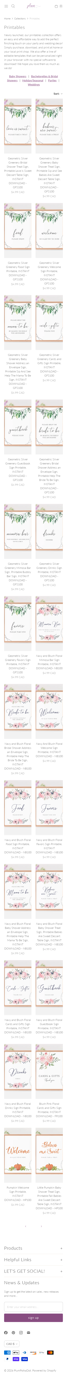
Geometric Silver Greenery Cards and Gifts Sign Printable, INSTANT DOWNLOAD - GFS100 (49, 365)
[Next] (41, 1226)
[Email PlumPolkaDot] (30, 1332)
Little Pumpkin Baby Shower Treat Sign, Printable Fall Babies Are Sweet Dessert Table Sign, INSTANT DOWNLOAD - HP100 (49, 1198)
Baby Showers (17, 76)
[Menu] (6, 6)
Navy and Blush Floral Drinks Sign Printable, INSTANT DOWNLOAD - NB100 (17, 1110)
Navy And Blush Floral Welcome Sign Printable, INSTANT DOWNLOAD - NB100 (49, 750)
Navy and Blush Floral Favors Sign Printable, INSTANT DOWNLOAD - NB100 (49, 846)
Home (7, 18)
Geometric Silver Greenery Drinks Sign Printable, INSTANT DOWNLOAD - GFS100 (49, 572)
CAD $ (10, 1343)
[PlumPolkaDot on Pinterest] (15, 1332)
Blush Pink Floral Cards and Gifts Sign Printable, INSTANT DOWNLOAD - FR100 (49, 1110)
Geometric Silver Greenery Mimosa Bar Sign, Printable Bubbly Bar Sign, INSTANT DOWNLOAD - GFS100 (18, 574)
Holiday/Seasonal (32, 80)
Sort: (55, 93)
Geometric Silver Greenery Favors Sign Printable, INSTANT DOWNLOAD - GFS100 (18, 664)
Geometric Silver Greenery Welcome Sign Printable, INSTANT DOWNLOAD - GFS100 (49, 273)
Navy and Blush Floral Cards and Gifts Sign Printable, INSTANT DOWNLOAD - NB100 (17, 1026)
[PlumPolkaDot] (33, 6)
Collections (20, 18)
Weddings (34, 84)
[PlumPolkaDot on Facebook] (8, 1332)
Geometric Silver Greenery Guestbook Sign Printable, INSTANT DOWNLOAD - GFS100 (17, 469)
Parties (52, 80)
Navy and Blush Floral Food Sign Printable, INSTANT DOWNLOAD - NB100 (17, 846)
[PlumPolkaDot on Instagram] (23, 1332)
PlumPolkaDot (22, 1370)
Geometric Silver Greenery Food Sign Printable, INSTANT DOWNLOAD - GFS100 (18, 271)
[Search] (13, 6)
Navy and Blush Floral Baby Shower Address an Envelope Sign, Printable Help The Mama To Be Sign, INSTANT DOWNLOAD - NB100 (17, 936)
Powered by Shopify (44, 1370)
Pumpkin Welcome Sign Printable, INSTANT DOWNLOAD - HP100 (17, 1193)
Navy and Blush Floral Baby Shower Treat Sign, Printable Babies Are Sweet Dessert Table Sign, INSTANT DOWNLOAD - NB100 (49, 934)
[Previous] (25, 1226)
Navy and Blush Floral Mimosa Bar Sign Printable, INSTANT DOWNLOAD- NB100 (49, 662)
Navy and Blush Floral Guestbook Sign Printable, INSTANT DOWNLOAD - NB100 (49, 1026)
